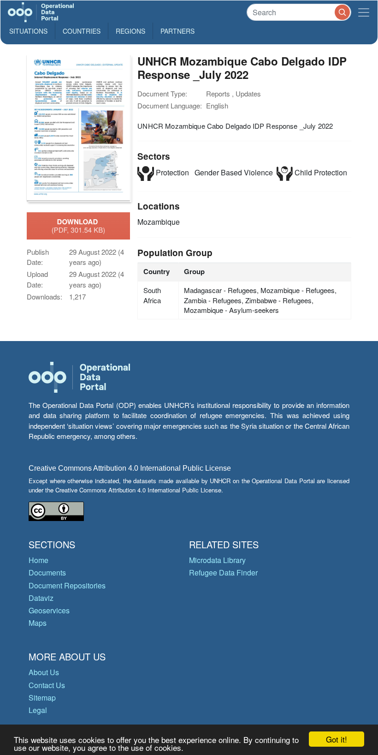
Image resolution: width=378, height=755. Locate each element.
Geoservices (49, 610)
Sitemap (42, 697)
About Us (44, 672)
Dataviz (41, 598)
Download (79, 225)
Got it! (336, 739)
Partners (177, 31)
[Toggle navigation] (363, 12)
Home (38, 560)
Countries (81, 31)
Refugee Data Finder (223, 572)
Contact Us (47, 685)
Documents (47, 572)
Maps (38, 622)
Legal (38, 710)
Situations (28, 31)
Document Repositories (67, 585)
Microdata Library (217, 560)
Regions (130, 31)
